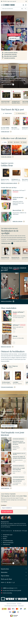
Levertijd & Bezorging (8, 540)
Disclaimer (19, 603)
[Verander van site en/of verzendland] (26, 1)
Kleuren (17, 142)
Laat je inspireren (5, 488)
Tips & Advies (5, 575)
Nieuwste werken (21, 113)
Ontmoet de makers (6, 243)
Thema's (24, 142)
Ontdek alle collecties (6, 157)
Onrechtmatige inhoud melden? (11, 605)
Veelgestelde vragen (8, 534)
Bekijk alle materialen (6, 346)
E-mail (25, 530)
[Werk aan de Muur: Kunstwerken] (26, 569)
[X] (12, 582)
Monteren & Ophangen (8, 542)
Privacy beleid (21, 605)
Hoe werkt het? (13, 38)
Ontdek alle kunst (5, 131)
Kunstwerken (5, 569)
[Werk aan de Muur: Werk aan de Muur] (26, 579)
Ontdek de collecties (13, 34)
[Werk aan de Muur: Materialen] (26, 572)
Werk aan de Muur (6, 579)
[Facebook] (10, 582)
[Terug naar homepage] (9, 5)
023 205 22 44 (18, 530)
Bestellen (5, 536)
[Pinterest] (8, 582)
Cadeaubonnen (6, 544)
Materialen (4, 572)
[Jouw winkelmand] (26, 5)
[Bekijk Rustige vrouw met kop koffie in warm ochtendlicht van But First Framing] (6, 277)
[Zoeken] (25, 8)
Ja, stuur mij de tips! (7, 511)
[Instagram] (6, 582)
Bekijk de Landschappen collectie (9, 183)
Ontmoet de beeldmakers (7, 387)
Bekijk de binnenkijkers (6, 301)
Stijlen (11, 142)
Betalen (5, 538)
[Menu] (2, 5)
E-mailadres (4, 505)
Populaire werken (8, 113)
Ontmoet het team (7, 563)
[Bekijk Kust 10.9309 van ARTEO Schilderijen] (24, 280)
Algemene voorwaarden (11, 603)
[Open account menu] (23, 5)
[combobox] (11, 8)
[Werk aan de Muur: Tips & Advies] (26, 575)
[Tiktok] (14, 582)
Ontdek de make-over (6, 84)
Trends (5, 142)
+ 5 (24, 48)
